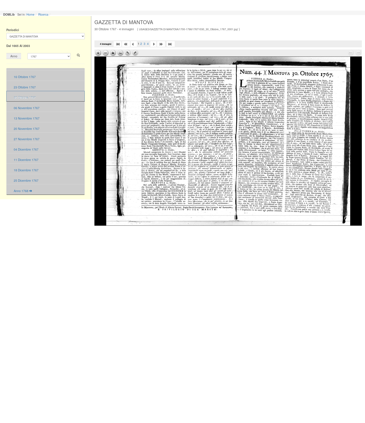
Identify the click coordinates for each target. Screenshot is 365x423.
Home (30, 14)
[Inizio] (117, 43)
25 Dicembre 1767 (25, 180)
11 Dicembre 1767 (25, 160)
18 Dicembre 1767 (25, 170)
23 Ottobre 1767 (24, 87)
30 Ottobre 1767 (24, 97)
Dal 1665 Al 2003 (18, 46)
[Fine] (171, 43)
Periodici (12, 30)
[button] (78, 55)
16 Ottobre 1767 (24, 77)
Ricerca (43, 14)
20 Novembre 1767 (26, 128)
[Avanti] (153, 43)
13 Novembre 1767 (26, 118)
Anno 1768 (21, 191)
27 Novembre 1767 (26, 139)
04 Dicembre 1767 (25, 149)
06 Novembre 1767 (26, 108)
